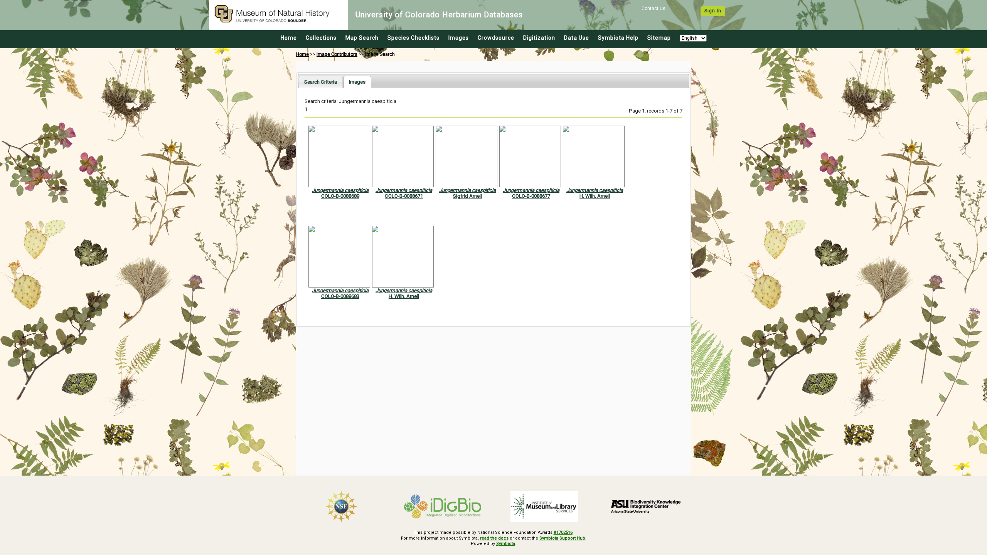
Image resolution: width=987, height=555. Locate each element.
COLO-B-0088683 (340, 296)
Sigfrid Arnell (467, 196)
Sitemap (659, 38)
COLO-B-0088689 (340, 196)
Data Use (576, 38)
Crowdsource (496, 38)
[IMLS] (544, 506)
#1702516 (563, 532)
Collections (321, 38)
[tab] (320, 82)
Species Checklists (413, 38)
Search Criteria (320, 82)
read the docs (494, 538)
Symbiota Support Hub (562, 538)
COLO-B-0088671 (404, 196)
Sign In (712, 10)
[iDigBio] (443, 506)
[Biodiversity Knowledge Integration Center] (646, 506)
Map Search (362, 38)
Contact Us (653, 8)
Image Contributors (337, 54)
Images (458, 38)
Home (289, 38)
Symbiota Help (618, 38)
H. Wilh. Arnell (594, 196)
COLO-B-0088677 (531, 196)
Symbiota (505, 543)
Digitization (539, 38)
